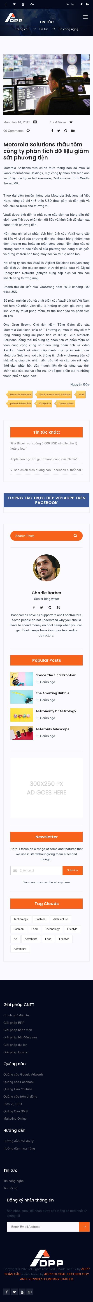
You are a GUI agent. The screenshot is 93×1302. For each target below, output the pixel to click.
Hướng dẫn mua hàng (19, 1148)
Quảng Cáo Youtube (18, 1089)
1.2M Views (58, 122)
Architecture (60, 919)
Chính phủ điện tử (16, 1015)
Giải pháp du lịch (15, 1045)
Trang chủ (22, 29)
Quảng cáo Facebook (18, 1082)
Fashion (41, 919)
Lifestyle (72, 929)
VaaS (81, 394)
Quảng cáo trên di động (20, 1096)
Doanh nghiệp (66, 403)
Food (34, 929)
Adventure (31, 939)
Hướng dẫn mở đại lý (18, 1141)
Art (15, 939)
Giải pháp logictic (15, 1052)
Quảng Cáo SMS (15, 1111)
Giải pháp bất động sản (20, 1037)
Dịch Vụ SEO (12, 1104)
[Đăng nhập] (82, 4)
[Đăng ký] (87, 4)
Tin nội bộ (10, 1188)
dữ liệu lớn (45, 403)
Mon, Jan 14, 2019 (16, 122)
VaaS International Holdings (55, 394)
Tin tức (44, 29)
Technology (21, 919)
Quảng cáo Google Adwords (23, 1074)
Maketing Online (15, 1118)
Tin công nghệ (68, 29)
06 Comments (13, 130)
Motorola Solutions (20, 394)
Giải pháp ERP (13, 1022)
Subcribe (72, 870)
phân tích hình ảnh (20, 403)
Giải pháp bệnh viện (17, 1030)
